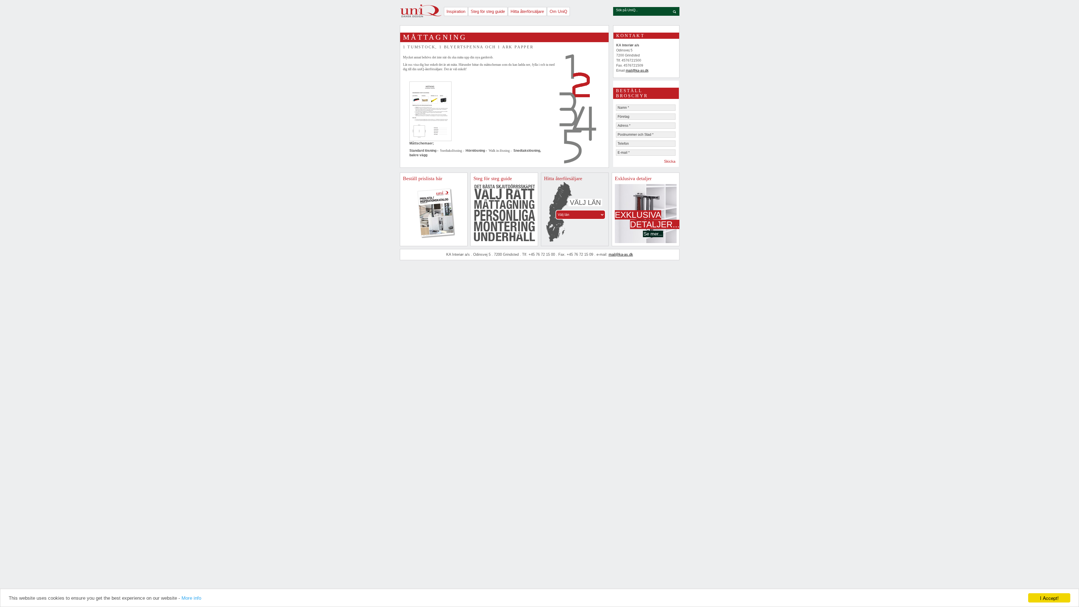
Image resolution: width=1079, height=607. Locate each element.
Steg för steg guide (488, 11)
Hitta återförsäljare (527, 11)
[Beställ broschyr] (432, 237)
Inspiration (455, 11)
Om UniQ (558, 11)
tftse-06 (504, 236)
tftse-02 (504, 194)
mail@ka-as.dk (637, 71)
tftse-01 (504, 186)
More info (191, 598)
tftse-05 (504, 226)
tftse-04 (504, 215)
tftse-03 (504, 204)
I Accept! (1049, 597)
